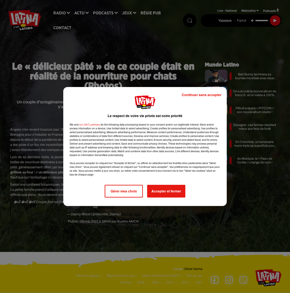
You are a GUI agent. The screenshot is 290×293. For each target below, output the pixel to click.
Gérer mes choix (124, 191)
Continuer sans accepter (201, 94)
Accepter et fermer (166, 191)
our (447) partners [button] (89, 124)
